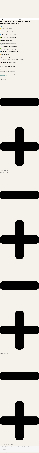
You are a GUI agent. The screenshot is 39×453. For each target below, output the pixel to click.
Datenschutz (4, 448)
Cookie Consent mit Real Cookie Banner (5, 452)
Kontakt (4, 450)
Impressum (4, 449)
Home (19, 18)
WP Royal (29, 446)
